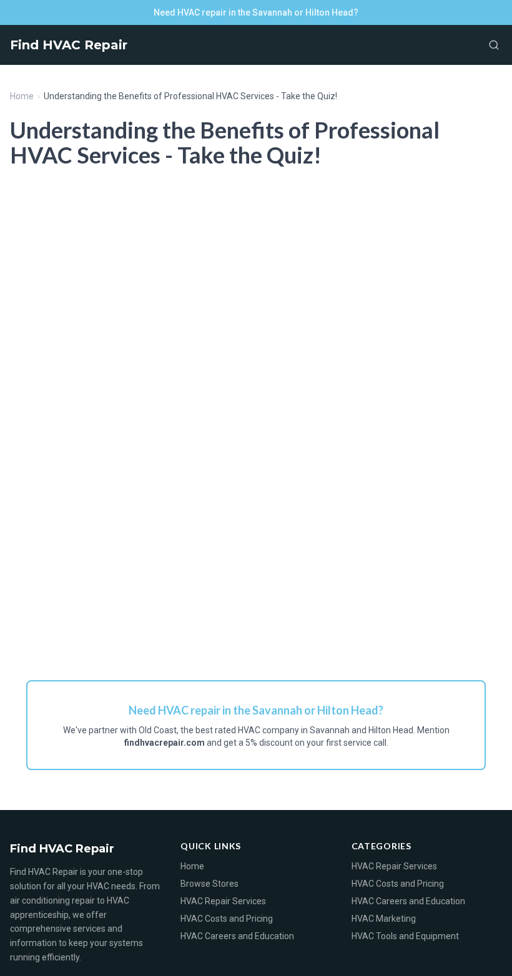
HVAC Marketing (384, 919)
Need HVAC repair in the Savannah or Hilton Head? (256, 12)
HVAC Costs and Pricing (226, 919)
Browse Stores (209, 884)
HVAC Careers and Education (237, 936)
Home (22, 96)
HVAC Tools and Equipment (405, 936)
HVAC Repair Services (223, 901)
